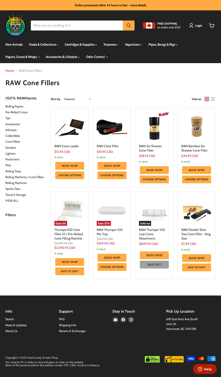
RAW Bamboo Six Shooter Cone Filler (194, 148)
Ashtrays (11, 130)
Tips (8, 118)
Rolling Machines (16, 183)
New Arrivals (14, 44)
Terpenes (110, 44)
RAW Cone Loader (66, 146)
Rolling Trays (13, 171)
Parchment (12, 159)
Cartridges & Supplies (80, 44)
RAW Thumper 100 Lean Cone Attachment (152, 234)
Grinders (10, 148)
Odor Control (95, 57)
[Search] (128, 25)
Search (9, 319)
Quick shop (70, 165)
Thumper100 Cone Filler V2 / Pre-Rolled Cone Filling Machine (68, 234)
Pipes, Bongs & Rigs (162, 44)
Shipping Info (67, 325)
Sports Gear (12, 189)
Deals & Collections (43, 44)
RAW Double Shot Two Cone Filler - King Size (195, 234)
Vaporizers (132, 44)
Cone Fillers (12, 142)
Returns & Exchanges (72, 331)
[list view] (213, 99)
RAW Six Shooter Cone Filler (150, 148)
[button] (196, 25)
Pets (8, 165)
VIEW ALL (11, 201)
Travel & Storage (15, 195)
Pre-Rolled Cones (16, 112)
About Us (11, 331)
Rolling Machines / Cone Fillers (24, 177)
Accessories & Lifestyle (62, 57)
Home (9, 71)
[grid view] (207, 99)
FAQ (62, 319)
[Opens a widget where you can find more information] (205, 369)
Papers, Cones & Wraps (21, 57)
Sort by (55, 99)
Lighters (10, 153)
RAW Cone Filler (108, 146)
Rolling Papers (14, 106)
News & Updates (16, 325)
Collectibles (12, 136)
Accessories (12, 124)
